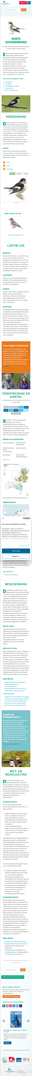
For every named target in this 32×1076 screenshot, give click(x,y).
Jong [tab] (25, 173)
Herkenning (8, 82)
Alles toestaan (16, 551)
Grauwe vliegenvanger (15, 235)
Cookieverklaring (20, 1050)
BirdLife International (11, 575)
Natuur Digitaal (18, 962)
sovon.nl (8, 459)
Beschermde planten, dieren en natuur (16, 944)
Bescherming (9, 88)
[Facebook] (3, 1006)
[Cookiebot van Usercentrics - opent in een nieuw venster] (23, 518)
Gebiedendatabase (10, 950)
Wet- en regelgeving (11, 90)
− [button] (5, 509)
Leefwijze (8, 84)
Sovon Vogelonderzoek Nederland (15, 682)
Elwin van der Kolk (24, 960)
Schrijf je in (6, 366)
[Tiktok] (20, 1006)
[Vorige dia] (4, 1033)
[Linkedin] (14, 1006)
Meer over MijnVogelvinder (11, 744)
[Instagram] (10, 1006)
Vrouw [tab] (19, 173)
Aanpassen (15, 556)
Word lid (7, 1043)
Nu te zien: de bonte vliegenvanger (15, 703)
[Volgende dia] (28, 1033)
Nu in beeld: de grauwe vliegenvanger (16, 701)
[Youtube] (7, 1006)
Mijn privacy (12, 1050)
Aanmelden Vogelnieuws (11, 996)
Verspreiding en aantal (12, 86)
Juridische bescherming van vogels (15, 941)
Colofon (28, 1050)
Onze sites (5, 1050)
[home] (8, 3)
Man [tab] (12, 173)
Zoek (23, 9)
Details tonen (23, 545)
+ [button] (5, 506)
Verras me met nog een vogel (12, 977)
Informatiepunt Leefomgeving (14, 954)
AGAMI (8, 960)
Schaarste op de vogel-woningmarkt (16, 705)
